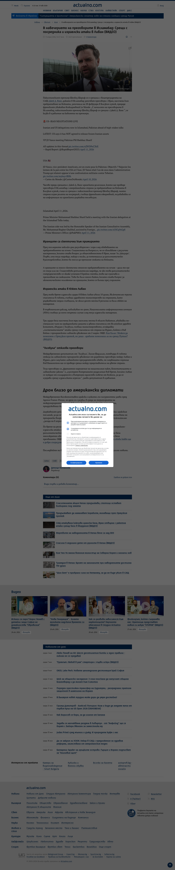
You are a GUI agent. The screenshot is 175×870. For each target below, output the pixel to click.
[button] (87, 434)
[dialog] (87, 435)
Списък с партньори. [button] (81, 445)
